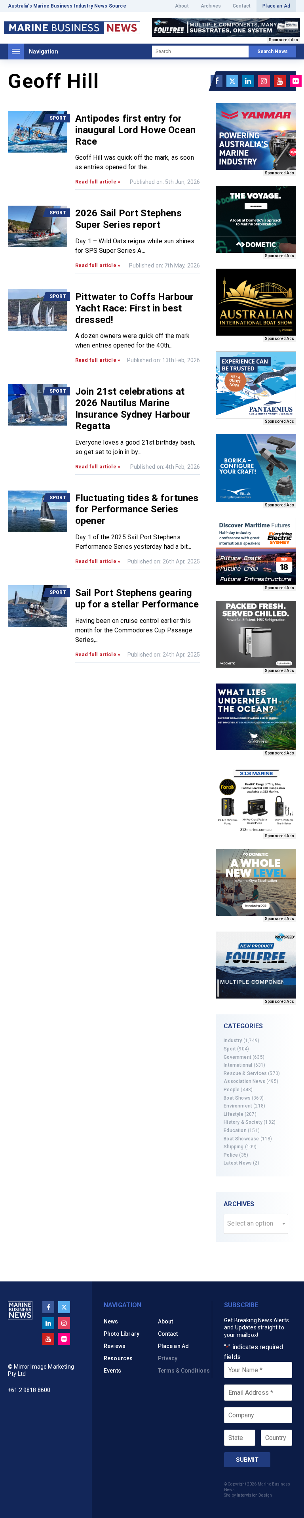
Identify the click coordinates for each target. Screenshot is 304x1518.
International (238, 1065)
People (231, 1089)
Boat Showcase (241, 1139)
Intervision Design (254, 1495)
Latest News (238, 1163)
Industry (233, 1040)
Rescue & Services (245, 1073)
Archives (211, 6)
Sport (230, 1049)
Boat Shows (237, 1098)
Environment (238, 1106)
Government (237, 1057)
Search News (272, 51)
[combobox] (256, 1224)
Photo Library (121, 1334)
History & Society (243, 1122)
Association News (244, 1081)
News (111, 1321)
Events (112, 1370)
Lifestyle (233, 1114)
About (182, 6)
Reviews (114, 1346)
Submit (247, 1459)
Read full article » (97, 182)
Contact (242, 6)
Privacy (168, 1358)
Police (231, 1155)
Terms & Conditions (184, 1370)
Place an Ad (276, 6)
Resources (118, 1358)
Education (235, 1130)
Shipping (233, 1146)
